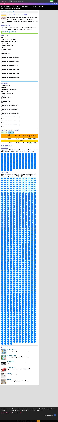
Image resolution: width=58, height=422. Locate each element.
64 (14, 164)
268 (14, 222)
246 (20, 218)
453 (29, 252)
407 (35, 244)
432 (2, 250)
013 (5, 180)
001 (5, 178)
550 (32, 268)
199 (23, 210)
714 (20, 296)
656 (26, 286)
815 (35, 312)
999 (11, 344)
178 (32, 206)
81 (28, 166)
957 (29, 336)
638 (8, 284)
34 (31, 158)
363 (11, 238)
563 (35, 270)
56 (26, 162)
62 (8, 164)
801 (29, 310)
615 (11, 280)
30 (20, 158)
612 (2, 280)
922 (32, 330)
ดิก (22, 1)
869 (17, 322)
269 (17, 222)
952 (14, 336)
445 (5, 252)
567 (11, 272)
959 (35, 336)
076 (14, 190)
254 (8, 220)
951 (11, 336)
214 (32, 212)
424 (14, 248)
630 (20, 282)
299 (35, 226)
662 (8, 288)
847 (23, 318)
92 (26, 168)
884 (26, 324)
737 (17, 300)
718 (32, 296)
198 (20, 210)
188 (26, 208)
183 (11, 208)
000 (2, 178)
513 (29, 262)
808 (14, 312)
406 (32, 244)
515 (35, 262)
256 (14, 220)
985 (5, 342)
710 (8, 296)
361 (5, 238)
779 (35, 306)
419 (35, 246)
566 (8, 272)
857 (17, 320)
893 (17, 326)
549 (29, 268)
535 (23, 266)
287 (35, 224)
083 (35, 190)
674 (8, 290)
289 (5, 226)
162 (20, 204)
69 (28, 164)
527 (35, 264)
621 (29, 280)
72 (2, 166)
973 (5, 340)
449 (17, 252)
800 (26, 310)
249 (29, 218)
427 (23, 248)
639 (11, 284)
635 (35, 282)
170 (8, 206)
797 (17, 310)
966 (20, 338)
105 (29, 194)
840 (2, 318)
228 (2, 216)
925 (5, 332)
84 (2, 168)
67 (23, 164)
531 (11, 266)
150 (20, 202)
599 (35, 276)
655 (23, 286)
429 (29, 248)
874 (32, 322)
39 (11, 160)
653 (17, 286)
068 (26, 188)
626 (8, 282)
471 (11, 256)
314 (8, 230)
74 (8, 166)
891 (11, 326)
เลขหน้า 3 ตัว (5, 31)
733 (5, 300)
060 (2, 188)
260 (26, 220)
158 (8, 204)
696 (2, 294)
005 (17, 178)
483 (11, 258)
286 (32, 224)
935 (35, 332)
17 (17, 156)
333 (29, 232)
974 (8, 340)
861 (29, 320)
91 (23, 168)
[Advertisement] (19, 396)
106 (32, 194)
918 (20, 330)
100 (14, 194)
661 (5, 288)
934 (32, 332)
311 (35, 228)
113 (17, 196)
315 (11, 230)
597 (29, 276)
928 (14, 332)
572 (26, 272)
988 (14, 342)
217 (5, 214)
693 (29, 292)
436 (14, 250)
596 (26, 276)
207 (11, 212)
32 (26, 158)
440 (26, 250)
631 (23, 282)
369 (29, 238)
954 (20, 336)
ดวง (5, 412)
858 (20, 320)
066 (20, 188)
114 (20, 196)
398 (8, 244)
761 (17, 304)
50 (8, 162)
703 (23, 294)
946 (32, 334)
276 (2, 224)
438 (20, 250)
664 (14, 288)
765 (29, 304)
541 (5, 268)
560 (26, 270)
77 (17, 166)
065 (17, 188)
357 (29, 236)
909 (29, 328)
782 (8, 308)
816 (2, 314)
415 (23, 246)
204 (2, 212)
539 (35, 266)
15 (11, 156)
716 (26, 296)
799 (23, 310)
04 (14, 154)
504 (2, 262)
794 (8, 310)
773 (17, 306)
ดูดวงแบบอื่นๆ (25, 6)
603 (11, 278)
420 (2, 248)
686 (8, 292)
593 (17, 276)
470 (8, 256)
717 (29, 296)
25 (5, 158)
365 (17, 238)
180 (2, 208)
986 (8, 342)
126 (20, 198)
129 (29, 198)
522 (20, 264)
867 (11, 322)
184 (14, 208)
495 (11, 260)
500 (26, 260)
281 (17, 224)
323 (35, 230)
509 (17, 262)
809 (17, 312)
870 (20, 322)
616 (14, 280)
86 (8, 168)
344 (26, 234)
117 (29, 196)
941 (17, 334)
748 (14, 302)
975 (11, 340)
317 (17, 230)
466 (32, 254)
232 (14, 216)
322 (32, 230)
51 (11, 162)
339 (11, 234)
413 (17, 246)
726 (20, 298)
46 (31, 160)
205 (5, 212)
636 (2, 284)
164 (26, 204)
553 (5, 270)
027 (11, 182)
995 (35, 342)
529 (5, 266)
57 (28, 162)
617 (17, 280)
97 (5, 170)
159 (11, 204)
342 (20, 234)
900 (2, 328)
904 (14, 328)
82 (31, 166)
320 (26, 230)
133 (5, 200)
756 (2, 304)
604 (14, 278)
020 (26, 180)
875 (35, 322)
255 (11, 220)
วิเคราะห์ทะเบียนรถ (11, 367)
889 (5, 326)
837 (29, 316)
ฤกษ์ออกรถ (9, 373)
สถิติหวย (9, 379)
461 (17, 254)
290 (8, 226)
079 (23, 190)
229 (5, 216)
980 (26, 340)
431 (35, 248)
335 (35, 232)
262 (32, 220)
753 (29, 302)
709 (5, 296)
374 (8, 240)
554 (8, 270)
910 (32, 328)
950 (8, 336)
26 (8, 158)
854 (8, 320)
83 (34, 166)
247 (23, 218)
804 (2, 312)
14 (8, 156)
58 (31, 162)
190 (32, 208)
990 (20, 342)
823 (23, 314)
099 (11, 194)
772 (14, 306)
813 (29, 312)
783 (11, 308)
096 (2, 194)
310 (32, 228)
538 (32, 266)
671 (35, 288)
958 (32, 336)
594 (20, 276)
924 (2, 332)
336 (2, 234)
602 (8, 278)
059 (35, 186)
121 (5, 198)
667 (23, 288)
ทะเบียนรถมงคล (10, 361)
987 (11, 342)
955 (23, 336)
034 (32, 182)
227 (35, 214)
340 (14, 234)
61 (5, 164)
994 (32, 342)
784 (14, 308)
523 (23, 264)
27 (11, 158)
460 (14, 254)
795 (11, 310)
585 (29, 274)
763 (23, 304)
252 (2, 220)
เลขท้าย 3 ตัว (13, 31)
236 (26, 216)
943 (23, 334)
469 (5, 256)
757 (5, 304)
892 (14, 326)
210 (20, 212)
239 (35, 216)
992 (26, 342)
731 (35, 298)
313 (5, 230)
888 (2, 326)
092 (26, 192)
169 (5, 206)
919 (23, 330)
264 (2, 222)
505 (5, 262)
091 (23, 192)
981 (29, 340)
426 (20, 248)
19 (23, 156)
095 (35, 192)
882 (20, 324)
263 (35, 220)
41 (17, 160)
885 (29, 324)
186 (20, 208)
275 (35, 222)
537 (13, 11)
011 (35, 178)
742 (32, 300)
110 (8, 196)
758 (8, 304)
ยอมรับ (38, 421)
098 (8, 194)
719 (35, 296)
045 (29, 184)
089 (17, 192)
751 (23, 302)
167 (35, 204)
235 (23, 216)
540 (2, 268)
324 (2, 232)
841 (5, 318)
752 (26, 302)
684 (2, 292)
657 (29, 286)
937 (5, 334)
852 (2, 320)
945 (29, 334)
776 (26, 306)
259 (23, 220)
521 (17, 264)
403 (23, 244)
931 (23, 332)
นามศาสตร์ (33, 6)
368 (26, 238)
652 (14, 286)
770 (8, 306)
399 (11, 244)
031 (23, 182)
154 (32, 202)
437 (17, 250)
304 (14, 228)
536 (26, 266)
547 (23, 268)
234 (20, 216)
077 (17, 190)
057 (29, 186)
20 (26, 156)
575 (35, 272)
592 (14, 276)
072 (2, 190)
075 (11, 190)
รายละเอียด (34, 421)
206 (8, 212)
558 (20, 270)
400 (14, 244)
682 (32, 290)
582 (20, 274)
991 (23, 342)
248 (26, 218)
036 (2, 184)
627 (11, 282)
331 (23, 232)
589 (5, 276)
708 (2, 296)
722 (8, 298)
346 (32, 234)
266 (8, 222)
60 (2, 164)
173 (17, 206)
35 (34, 158)
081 (29, 190)
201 (29, 210)
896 (26, 326)
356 (26, 236)
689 (17, 292)
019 (23, 180)
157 (5, 204)
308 (26, 228)
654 (20, 286)
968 (26, 338)
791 (35, 308)
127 (23, 198)
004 (14, 178)
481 (5, 258)
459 (11, 254)
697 (5, 294)
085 (5, 192)
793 (5, 310)
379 (23, 240)
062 (8, 188)
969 (29, 338)
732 (2, 300)
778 (32, 306)
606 (20, 278)
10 (31, 154)
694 (32, 292)
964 (14, 338)
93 (28, 168)
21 (28, 156)
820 (14, 314)
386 (8, 242)
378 (20, 240)
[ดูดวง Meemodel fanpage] (55, 415)
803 (35, 310)
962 (8, 338)
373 (5, 240)
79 (23, 166)
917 (17, 330)
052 (14, 186)
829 (5, 316)
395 (35, 242)
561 (29, 270)
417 (29, 246)
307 (23, 228)
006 (20, 178)
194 (8, 210)
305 (17, 228)
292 (14, 226)
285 (29, 224)
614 (8, 280)
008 (26, 178)
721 (5, 298)
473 (17, 256)
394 (32, 242)
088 (14, 192)
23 (34, 156)
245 (17, 218)
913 (5, 330)
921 (29, 330)
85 (5, 168)
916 (14, 330)
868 (14, 322)
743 (35, 300)
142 (32, 200)
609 (29, 278)
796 (14, 310)
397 (5, 244)
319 (23, 230)
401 (17, 244)
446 (8, 252)
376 (14, 240)
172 (14, 206)
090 (20, 192)
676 (14, 290)
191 (35, 208)
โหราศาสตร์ (9, 412)
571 (23, 272)
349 (5, 236)
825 (29, 314)
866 (8, 322)
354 (20, 236)
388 (14, 242)
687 (11, 292)
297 (29, 226)
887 (35, 324)
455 (35, 252)
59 (34, 162)
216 (2, 214)
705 (29, 294)
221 (17, 214)
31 (23, 158)
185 (17, 208)
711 (11, 296)
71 (34, 164)
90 (20, 168)
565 (5, 272)
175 (23, 206)
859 (23, 320)
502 (32, 260)
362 (8, 238)
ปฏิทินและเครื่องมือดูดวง (6, 8)
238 (32, 216)
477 (29, 256)
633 (29, 282)
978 (20, 340)
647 (35, 284)
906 (20, 328)
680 (26, 290)
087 (11, 192)
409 (5, 246)
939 (11, 334)
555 (11, 270)
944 (26, 334)
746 (8, 302)
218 (8, 214)
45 (28, 160)
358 (32, 236)
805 (5, 312)
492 (2, 260)
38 (8, 160)
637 (5, 284)
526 (32, 264)
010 (32, 178)
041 (17, 184)
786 (20, 308)
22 (31, 156)
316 (14, 230)
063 (11, 188)
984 (2, 342)
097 (5, 194)
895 (23, 326)
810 (20, 312)
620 (26, 280)
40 (14, 160)
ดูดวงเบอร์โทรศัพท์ (11, 355)
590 (8, 276)
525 (29, 264)
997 (5, 344)
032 (26, 182)
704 (26, 294)
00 (2, 154)
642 (20, 284)
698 (8, 294)
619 (23, 280)
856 (14, 320)
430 (32, 248)
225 (29, 214)
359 (35, 236)
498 (20, 260)
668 (26, 288)
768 (2, 306)
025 (5, 182)
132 (2, 200)
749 (17, 302)
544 (14, 268)
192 (2, 210)
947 (35, 334)
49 (5, 162)
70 (31, 164)
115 (23, 196)
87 (11, 168)
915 (11, 330)
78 (20, 166)
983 (35, 340)
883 (23, 324)
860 (26, 320)
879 (11, 324)
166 (32, 204)
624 (2, 282)
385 (5, 242)
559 (23, 270)
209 (17, 212)
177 (29, 206)
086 (8, 192)
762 (20, 304)
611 (35, 278)
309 (29, 228)
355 (23, 236)
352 (14, 236)
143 (35, 200)
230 (8, 216)
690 (20, 292)
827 (35, 314)
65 (17, 164)
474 (20, 256)
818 (8, 314)
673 (5, 290)
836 (26, 316)
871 (23, 322)
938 (8, 334)
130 (32, 198)
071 (35, 188)
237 (29, 216)
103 (23, 194)
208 (14, 212)
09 (28, 154)
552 (2, 270)
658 (32, 286)
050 (8, 186)
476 (26, 256)
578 (8, 274)
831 (11, 316)
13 (5, 156)
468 (2, 256)
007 (23, 178)
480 (2, 258)
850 (32, 318)
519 (11, 264)
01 (5, 154)
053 (17, 186)
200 (26, 210)
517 (5, 264)
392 (26, 242)
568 (14, 272)
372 (2, 240)
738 (20, 300)
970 (32, 338)
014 (8, 180)
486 (20, 258)
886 (32, 324)
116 (26, 196)
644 (26, 284)
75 (11, 166)
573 (29, 272)
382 (32, 240)
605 (17, 278)
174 (20, 206)
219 (11, 214)
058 (32, 186)
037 (5, 184)
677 (17, 290)
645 (29, 284)
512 (26, 262)
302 (8, 228)
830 (8, 316)
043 (23, 184)
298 (32, 226)
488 (26, 258)
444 (2, 252)
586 (32, 274)
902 (8, 328)
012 (2, 180)
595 (23, 276)
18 (20, 156)
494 (8, 260)
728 (26, 298)
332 (26, 232)
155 (35, 202)
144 (2, 202)
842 (8, 318)
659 (35, 286)
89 (17, 168)
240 (2, 218)
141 (29, 200)
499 (23, 260)
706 (32, 294)
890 (8, 326)
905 (17, 328)
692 (26, 292)
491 (35, 258)
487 (23, 258)
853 (5, 320)
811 (23, 312)
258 (20, 220)
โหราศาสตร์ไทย (16, 6)
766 (32, 304)
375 (11, 240)
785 (17, 308)
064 (14, 188)
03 (11, 154)
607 (23, 278)
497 (17, 260)
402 (20, 244)
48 (2, 162)
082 (32, 190)
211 (23, 212)
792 (2, 310)
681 (29, 290)
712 (14, 296)
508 (14, 262)
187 (23, 208)
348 (2, 236)
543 (11, 268)
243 (11, 218)
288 (2, 226)
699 (11, 294)
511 (23, 262)
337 (5, 234)
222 (20, 214)
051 (11, 186)
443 (35, 250)
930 (20, 332)
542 (8, 268)
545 (17, 268)
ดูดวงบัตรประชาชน (11, 349)
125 (17, 198)
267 (11, 222)
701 (17, 294)
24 (2, 158)
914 (8, 330)
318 (20, 230)
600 (2, 278)
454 (32, 252)
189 (29, 208)
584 (26, 274)
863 (35, 320)
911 (35, 328)
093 (29, 192)
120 (2, 198)
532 (14, 266)
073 (5, 190)
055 (23, 186)
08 (26, 154)
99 (11, 170)
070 (32, 188)
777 (29, 306)
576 (2, 274)
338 (8, 234)
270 (20, 222)
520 (14, 264)
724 (14, 298)
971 (35, 338)
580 (14, 274)
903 (11, 328)
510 (20, 262)
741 (29, 300)
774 (20, 306)
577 (5, 274)
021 (29, 180)
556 (14, 270)
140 (26, 200)
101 (17, 194)
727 (23, 298)
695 (35, 292)
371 (35, 238)
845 (17, 318)
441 (29, 250)
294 (20, 226)
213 (29, 212)
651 (11, 286)
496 (14, 260)
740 (26, 300)
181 (5, 208)
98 (8, 170)
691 (23, 292)
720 (2, 298)
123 (11, 198)
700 (14, 294)
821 (17, 314)
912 (2, 330)
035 (35, 182)
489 (29, 258)
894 (20, 326)
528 (2, 266)
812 (26, 312)
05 (17, 154)
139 (23, 200)
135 (11, 200)
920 (26, 330)
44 (26, 160)
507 (11, 262)
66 (20, 164)
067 (23, 188)
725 (17, 298)
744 (2, 302)
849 (29, 318)
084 (2, 192)
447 (11, 252)
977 (17, 340)
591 (11, 276)
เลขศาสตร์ (40, 6)
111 (11, 196)
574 (32, 272)
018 (20, 180)
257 (17, 220)
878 (8, 324)
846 (20, 318)
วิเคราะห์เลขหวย (8, 11)
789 (29, 308)
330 (20, 232)
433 (5, 250)
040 (14, 184)
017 (17, 180)
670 (32, 288)
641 (17, 284)
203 (35, 210)
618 (20, 280)
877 (5, 324)
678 (20, 290)
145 (5, 202)
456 (2, 254)
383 (35, 240)
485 (17, 258)
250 (32, 218)
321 (29, 230)
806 (8, 312)
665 (17, 288)
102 (20, 194)
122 (8, 198)
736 (14, 300)
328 (14, 232)
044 (26, 184)
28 (14, 158)
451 (23, 252)
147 (11, 202)
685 (5, 292)
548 (26, 268)
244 (14, 218)
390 (20, 242)
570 (20, 272)
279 (11, 224)
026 (8, 182)
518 (8, 264)
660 (2, 288)
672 (2, 290)
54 (20, 162)
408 (2, 246)
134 (8, 200)
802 (32, 310)
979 (23, 340)
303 (11, 228)
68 (26, 164)
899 (35, 326)
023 (35, 180)
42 (20, 160)
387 (11, 242)
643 (23, 284)
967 (23, 338)
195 (11, 210)
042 (20, 184)
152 (26, 202)
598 (32, 276)
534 (20, 266)
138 (20, 200)
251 (35, 218)
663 (11, 288)
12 (2, 156)
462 (20, 254)
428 (26, 248)
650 (8, 286)
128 (26, 198)
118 (32, 196)
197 (17, 210)
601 (5, 278)
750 (20, 302)
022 (32, 180)
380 (26, 240)
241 (5, 218)
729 (29, 298)
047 (35, 184)
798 (20, 310)
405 (29, 244)
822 (20, 314)
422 (8, 248)
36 (2, 160)
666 (20, 288)
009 (29, 178)
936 (2, 334)
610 (32, 278)
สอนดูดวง (16, 8)
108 (2, 196)
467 (35, 254)
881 (17, 324)
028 (14, 182)
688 (14, 292)
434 (8, 250)
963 (11, 338)
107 (35, 194)
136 (14, 200)
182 (8, 208)
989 (17, 342)
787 (23, 308)
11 (34, 154)
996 (2, 344)
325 (5, 232)
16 (14, 156)
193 (5, 210)
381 (29, 240)
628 (14, 282)
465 (29, 254)
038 (8, 184)
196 (14, 210)
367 (23, 238)
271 (23, 222)
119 (35, 196)
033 (29, 182)
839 (35, 316)
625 (5, 282)
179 (35, 206)
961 (5, 338)
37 (5, 160)
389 (17, 242)
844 (14, 318)
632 (26, 282)
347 (35, 234)
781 (5, 308)
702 (20, 294)
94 (31, 168)
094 (32, 192)
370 (32, 238)
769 (5, 306)
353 (17, 236)
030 (20, 182)
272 (26, 222)
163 (23, 204)
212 (26, 212)
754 (32, 302)
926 (8, 332)
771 (11, 306)
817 (5, 314)
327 (11, 232)
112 (14, 196)
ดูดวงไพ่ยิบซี (7, 6)
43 (23, 160)
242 (8, 218)
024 (2, 182)
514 (32, 262)
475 (23, 256)
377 (17, 240)
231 (11, 216)
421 (5, 248)
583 (23, 274)
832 (14, 316)
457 (5, 254)
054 (20, 186)
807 (11, 312)
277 (5, 224)
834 (20, 316)
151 (23, 202)
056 (26, 186)
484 (14, 258)
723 (11, 298)
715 (23, 296)
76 (14, 166)
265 (5, 222)
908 (26, 328)
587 (35, 274)
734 (8, 300)
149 (17, 202)
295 (23, 226)
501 (29, 260)
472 (14, 256)
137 (17, 200)
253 (5, 220)
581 (17, 274)
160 (14, 204)
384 (2, 242)
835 (23, 316)
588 (2, 276)
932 (26, 332)
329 (17, 232)
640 (14, 284)
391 (23, 242)
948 (2, 336)
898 (32, 326)
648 (2, 286)
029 (17, 182)
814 (32, 312)
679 (23, 290)
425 (17, 248)
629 (17, 282)
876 (2, 324)
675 (11, 290)
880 (14, 324)
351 (11, 236)
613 (5, 280)
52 (14, 162)
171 (11, 206)
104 (26, 194)
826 (32, 314)
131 (35, 198)
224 (26, 214)
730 (32, 298)
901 (5, 328)
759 (11, 304)
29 (17, 158)
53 (17, 162)
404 (26, 244)
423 (11, 248)
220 (14, 214)
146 (8, 202)
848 (26, 318)
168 (2, 206)
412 (14, 246)
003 (11, 178)
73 (5, 166)
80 (26, 166)
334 (32, 232)
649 (5, 286)
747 (11, 302)
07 (23, 154)
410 (8, 246)
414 (20, 246)
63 (11, 164)
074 (8, 190)
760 (14, 304)
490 (32, 258)
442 (32, 250)
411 (11, 246)
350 (8, 236)
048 (2, 186)
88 (14, 168)
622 (32, 280)
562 (32, 270)
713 (17, 296)
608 (26, 278)
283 (23, 224)
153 (29, 202)
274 (32, 222)
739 (23, 300)
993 (29, 342)
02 (8, 154)
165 (29, 204)
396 (2, 244)
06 (20, 154)
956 (26, 336)
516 (2, 264)
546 (20, 268)
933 (29, 332)
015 (11, 180)
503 (35, 260)
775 (23, 306)
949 (5, 336)
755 (35, 302)
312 (2, 230)
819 (11, 314)
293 (17, 226)
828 (2, 316)
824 (26, 314)
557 (17, 270)
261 (29, 220)
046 (32, 184)
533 (17, 266)
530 (8, 266)
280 (14, 224)
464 (26, 254)
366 (20, 238)
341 (17, 234)
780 (2, 308)
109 (5, 196)
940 (14, 334)
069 (29, 188)
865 (5, 322)
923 (35, 330)
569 (17, 272)
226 (32, 214)
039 (11, 184)
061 (5, 188)
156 (2, 204)
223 (23, 214)
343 (23, 234)
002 (8, 178)
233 (17, 216)
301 (5, 228)
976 (14, 340)
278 (8, 224)
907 (23, 328)
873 (29, 322)
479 (35, 256)
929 (17, 332)
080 (26, 190)
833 (17, 316)
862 (32, 320)
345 (29, 234)
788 (26, 308)
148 (14, 202)
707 (35, 294)
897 (29, 326)
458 (8, 254)
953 (17, 336)
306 (20, 228)
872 (26, 322)
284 (26, 224)
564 (2, 272)
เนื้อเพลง (15, 1)
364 (14, 238)
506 (8, 262)
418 (32, 246)
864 (2, 322)
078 (20, 190)
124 (14, 198)
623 (35, 280)
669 (29, 288)
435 (11, 250)
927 (11, 332)
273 (29, 222)
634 (32, 282)
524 (26, 264)
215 (35, 212)
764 (26, 304)
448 (14, 252)
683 (35, 290)
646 (32, 284)
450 (20, 252)
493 (5, 260)
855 (11, 320)
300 (2, 228)
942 (20, 334)
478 (32, 256)
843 (11, 318)
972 (2, 340)
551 (35, 268)
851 (35, 318)
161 (17, 204)
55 (23, 162)
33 (28, 158)
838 (32, 316)
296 (26, 226)
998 (8, 344)
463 (23, 254)
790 (32, 308)
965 (17, 338)
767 (35, 304)
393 (29, 242)
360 (2, 238)
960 (2, 338)
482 (8, 258)
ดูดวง (10, 1)
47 (34, 160)
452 (26, 252)
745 (5, 302)
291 (11, 226)
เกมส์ (19, 1)
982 (32, 340)
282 (20, 224)
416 (26, 246)
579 (11, 274)
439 (23, 250)
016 (14, 180)
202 (32, 210)
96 (2, 170)
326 (8, 232)
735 (11, 300)
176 (26, 206)
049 (5, 186)
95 (34, 168)
